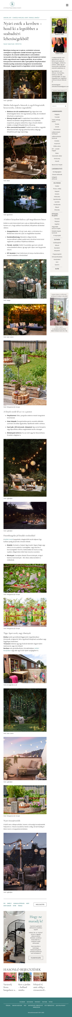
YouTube (44, 1002)
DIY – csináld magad (55, 149)
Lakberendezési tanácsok (56, 137)
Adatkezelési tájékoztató (35, 1005)
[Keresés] (65, 106)
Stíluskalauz (57, 129)
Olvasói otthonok (57, 174)
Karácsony (57, 158)
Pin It (9, 72)
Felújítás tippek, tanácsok (56, 232)
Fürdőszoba (57, 204)
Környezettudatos (57, 257)
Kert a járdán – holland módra (24, 987)
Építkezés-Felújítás (55, 214)
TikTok (51, 1002)
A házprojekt (57, 235)
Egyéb (57, 269)
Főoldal (8, 1005)
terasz (20, 906)
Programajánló (57, 254)
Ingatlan (57, 224)
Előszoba (57, 210)
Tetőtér (57, 186)
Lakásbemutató (57, 169)
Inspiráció (57, 143)
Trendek (57, 117)
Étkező (57, 207)
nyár (14, 906)
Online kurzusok (17, 1005)
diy (4, 903)
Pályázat (57, 221)
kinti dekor (7, 906)
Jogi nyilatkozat (60, 1005)
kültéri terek (9, 539)
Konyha (57, 194)
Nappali (57, 191)
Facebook (22, 1002)
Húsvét (57, 161)
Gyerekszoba (57, 199)
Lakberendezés (57, 111)
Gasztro (57, 265)
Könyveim (57, 250)
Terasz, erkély (34, 17)
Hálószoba (57, 196)
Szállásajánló (57, 242)
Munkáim (57, 248)
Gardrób (57, 202)
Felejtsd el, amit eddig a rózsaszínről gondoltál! (38, 988)
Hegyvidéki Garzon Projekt (56, 227)
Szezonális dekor (57, 156)
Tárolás (57, 124)
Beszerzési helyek (57, 165)
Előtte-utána (57, 146)
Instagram (30, 1002)
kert (27, 903)
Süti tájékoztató (49, 1005)
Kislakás (57, 141)
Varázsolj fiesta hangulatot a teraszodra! (9, 988)
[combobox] (58, 106)
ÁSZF (25, 1005)
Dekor (6, 17)
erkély (9, 903)
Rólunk (57, 245)
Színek (57, 127)
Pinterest (37, 1002)
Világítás (57, 114)
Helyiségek (57, 183)
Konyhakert (57, 259)
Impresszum (36, 1007)
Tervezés (57, 219)
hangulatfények (18, 903)
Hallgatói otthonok (54, 178)
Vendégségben (57, 172)
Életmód (57, 239)
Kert (26, 17)
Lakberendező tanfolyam (56, 133)
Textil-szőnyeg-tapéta (56, 120)
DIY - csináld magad (16, 17)
